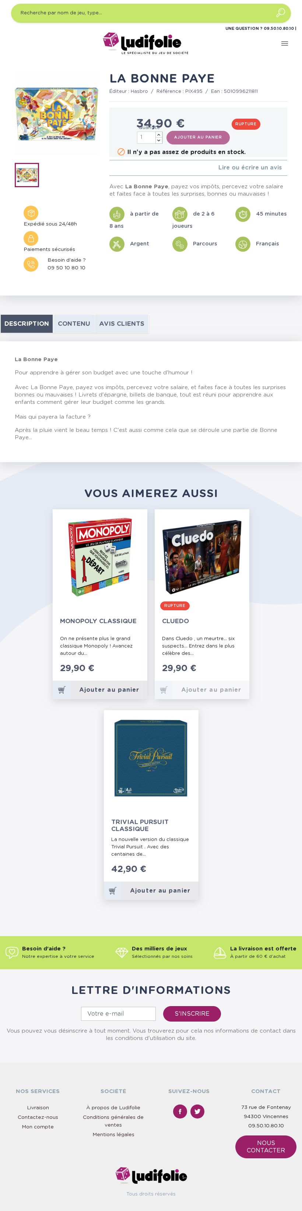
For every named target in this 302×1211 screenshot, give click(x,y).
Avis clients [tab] (121, 324)
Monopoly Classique (98, 621)
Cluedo (175, 621)
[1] (111, 167)
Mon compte (38, 1127)
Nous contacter (266, 1147)
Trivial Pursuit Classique (140, 825)
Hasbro (139, 91)
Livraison (38, 1107)
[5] (135, 167)
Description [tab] (26, 324)
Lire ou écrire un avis (250, 168)
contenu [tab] (74, 324)
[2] (117, 167)
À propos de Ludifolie (113, 1107)
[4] (129, 167)
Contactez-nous (38, 1117)
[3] (123, 167)
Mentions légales (113, 1134)
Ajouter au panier (198, 137)
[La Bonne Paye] (29, 176)
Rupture (246, 124)
